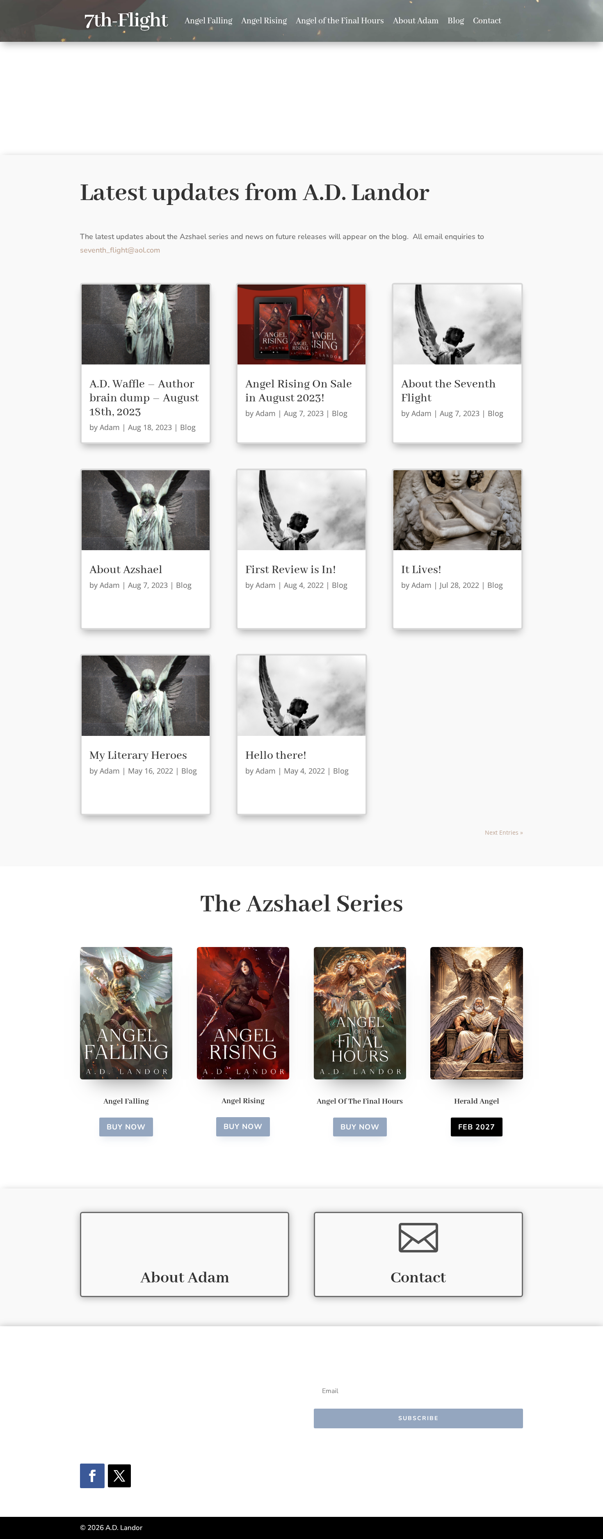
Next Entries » (504, 832)
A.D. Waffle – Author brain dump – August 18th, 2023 (144, 398)
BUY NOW (126, 1127)
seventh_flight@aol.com (120, 250)
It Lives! (421, 570)
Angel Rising (264, 21)
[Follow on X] (119, 1475)
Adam (110, 427)
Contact (487, 21)
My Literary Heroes (138, 756)
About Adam (416, 21)
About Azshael (125, 570)
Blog (456, 21)
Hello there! (275, 756)
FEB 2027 (476, 1127)
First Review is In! (290, 570)
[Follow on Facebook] (92, 1476)
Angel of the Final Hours (340, 21)
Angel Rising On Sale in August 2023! (298, 391)
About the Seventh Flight (448, 391)
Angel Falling (208, 21)
